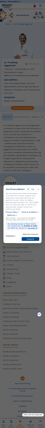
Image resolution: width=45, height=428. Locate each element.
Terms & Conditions (29, 212)
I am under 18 (32, 228)
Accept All (30, 239)
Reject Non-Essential (30, 234)
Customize (10, 236)
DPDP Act (11, 215)
